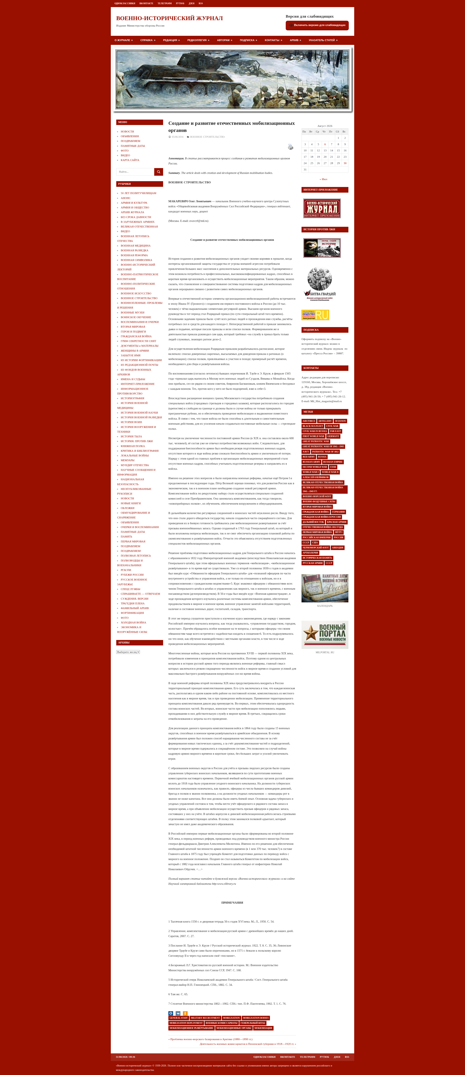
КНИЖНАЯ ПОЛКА (133, 446)
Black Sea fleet (313, 426)
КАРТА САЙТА (130, 160)
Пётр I (338, 532)
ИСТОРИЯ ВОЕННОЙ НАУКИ (139, 412)
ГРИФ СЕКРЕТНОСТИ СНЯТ (138, 341)
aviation (340, 421)
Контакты (272, 40)
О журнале (122, 40)
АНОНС (126, 198)
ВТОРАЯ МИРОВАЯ (133, 326)
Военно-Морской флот (317, 496)
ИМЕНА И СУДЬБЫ (133, 379)
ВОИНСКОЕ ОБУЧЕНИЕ (136, 317)
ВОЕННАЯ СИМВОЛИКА (136, 260)
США (315, 542)
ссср (329, 563)
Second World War (315, 467)
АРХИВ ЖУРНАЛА (132, 212)
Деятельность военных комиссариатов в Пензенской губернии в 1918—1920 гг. (247, 1043)
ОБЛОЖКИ (127, 508)
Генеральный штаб (253, 1023)
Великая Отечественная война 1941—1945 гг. (323, 489)
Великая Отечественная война (323, 482)
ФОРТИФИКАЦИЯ (132, 612)
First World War (313, 436)
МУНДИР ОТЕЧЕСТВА (135, 465)
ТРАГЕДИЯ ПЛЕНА (133, 603)
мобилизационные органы (234, 1028)
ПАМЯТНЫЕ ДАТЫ (133, 145)
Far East (335, 431)
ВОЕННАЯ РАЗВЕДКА (134, 250)
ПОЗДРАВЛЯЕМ (130, 141)
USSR (333, 467)
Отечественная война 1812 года (323, 527)
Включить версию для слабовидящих (319, 25)
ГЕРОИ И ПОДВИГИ (133, 331)
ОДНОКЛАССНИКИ (124, 3)
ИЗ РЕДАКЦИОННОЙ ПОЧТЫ (139, 364)
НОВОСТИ (127, 131)
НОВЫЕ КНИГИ (131, 503)
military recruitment (205, 1018)
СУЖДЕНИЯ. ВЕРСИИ (134, 598)
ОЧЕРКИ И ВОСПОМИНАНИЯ (140, 527)
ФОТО (125, 150)
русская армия (313, 563)
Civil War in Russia (315, 431)
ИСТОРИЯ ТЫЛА (131, 436)
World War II (330, 472)
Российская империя (317, 537)
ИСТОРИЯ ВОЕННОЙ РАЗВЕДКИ (141, 417)
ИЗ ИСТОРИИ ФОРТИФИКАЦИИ (141, 360)
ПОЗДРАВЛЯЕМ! (131, 550)
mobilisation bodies (256, 1018)
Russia (322, 457)
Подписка (247, 40)
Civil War (332, 426)
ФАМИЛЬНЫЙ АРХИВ (135, 608)
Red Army (309, 457)
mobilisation (231, 1018)
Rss (201, 3)
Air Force (309, 421)
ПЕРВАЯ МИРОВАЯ (133, 541)
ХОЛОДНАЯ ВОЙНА (133, 622)
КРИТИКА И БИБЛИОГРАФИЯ (140, 450)
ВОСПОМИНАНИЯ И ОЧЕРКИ (140, 322)
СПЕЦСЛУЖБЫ (130, 589)
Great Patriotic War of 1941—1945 (323, 446)
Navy (306, 451)
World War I (311, 472)
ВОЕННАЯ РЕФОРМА (134, 255)
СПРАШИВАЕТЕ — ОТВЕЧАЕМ (140, 593)
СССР (306, 542)
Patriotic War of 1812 (325, 451)
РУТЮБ (180, 3)
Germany (333, 436)
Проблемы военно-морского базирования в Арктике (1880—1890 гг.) (211, 1039)
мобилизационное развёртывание (191, 1028)
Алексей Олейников (316, 477)
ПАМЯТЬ (126, 536)
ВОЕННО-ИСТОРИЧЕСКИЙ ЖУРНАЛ (169, 18)
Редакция (170, 40)
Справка (146, 40)
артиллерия (310, 552)
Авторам (223, 40)
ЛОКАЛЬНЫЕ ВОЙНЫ (135, 455)
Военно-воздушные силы (319, 501)
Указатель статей (322, 40)
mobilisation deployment (186, 1023)
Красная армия (336, 522)
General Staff (179, 1018)
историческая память (317, 558)
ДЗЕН (191, 3)
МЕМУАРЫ (127, 460)
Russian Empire (333, 462)
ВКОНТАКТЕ (146, 3)
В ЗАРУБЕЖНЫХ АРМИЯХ (138, 221)
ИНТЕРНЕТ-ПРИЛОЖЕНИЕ (138, 384)
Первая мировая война (317, 532)
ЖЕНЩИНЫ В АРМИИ (135, 350)
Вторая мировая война (317, 507)
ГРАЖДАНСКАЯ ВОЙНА (136, 336)
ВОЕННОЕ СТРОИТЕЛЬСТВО (207, 137)
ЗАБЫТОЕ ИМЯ (130, 355)
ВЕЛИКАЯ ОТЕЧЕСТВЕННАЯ (139, 226)
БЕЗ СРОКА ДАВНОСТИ (136, 217)
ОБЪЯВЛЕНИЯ (130, 136)
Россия (338, 537)
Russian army (311, 462)
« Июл (323, 179)
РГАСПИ (126, 570)
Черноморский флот (316, 547)
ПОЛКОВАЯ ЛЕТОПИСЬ (136, 555)
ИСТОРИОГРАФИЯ (132, 398)
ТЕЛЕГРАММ (165, 3)
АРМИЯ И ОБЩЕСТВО (135, 207)
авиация (337, 547)
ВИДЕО (125, 155)
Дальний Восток (313, 522)
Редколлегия (197, 40)
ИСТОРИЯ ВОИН (131, 422)
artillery (325, 421)
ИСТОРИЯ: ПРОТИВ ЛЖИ (137, 441)
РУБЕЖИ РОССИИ (132, 574)
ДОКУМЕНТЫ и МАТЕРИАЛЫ (139, 345)
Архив (294, 40)
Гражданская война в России (322, 517)
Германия (338, 512)
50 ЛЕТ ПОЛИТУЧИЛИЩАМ (138, 193)
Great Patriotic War (316, 441)
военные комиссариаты (221, 1023)
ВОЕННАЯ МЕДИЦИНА (136, 245)
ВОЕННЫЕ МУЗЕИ (132, 312)
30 (345, 163)
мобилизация (263, 1028)
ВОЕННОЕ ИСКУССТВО (136, 293)
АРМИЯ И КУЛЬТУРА (134, 202)
